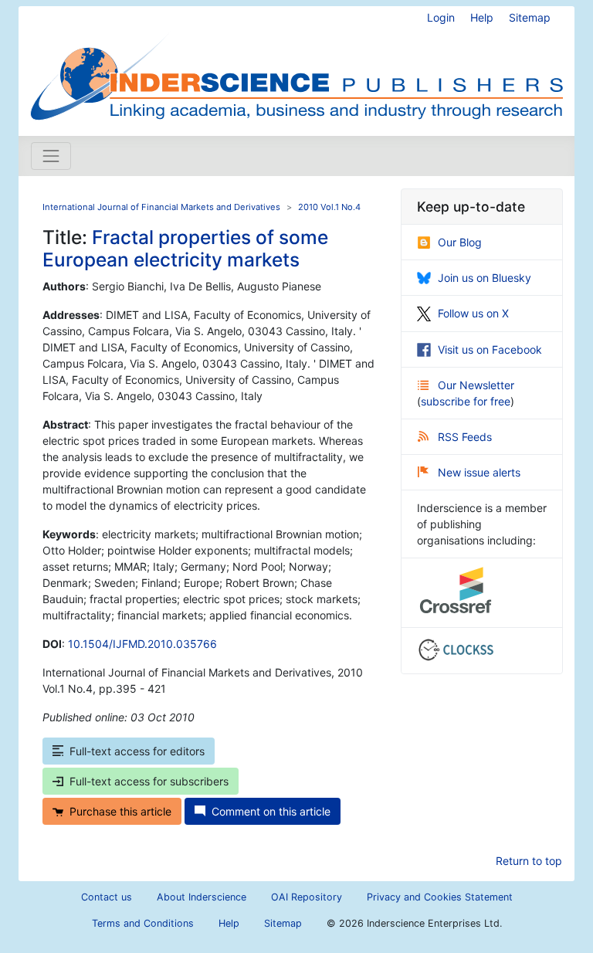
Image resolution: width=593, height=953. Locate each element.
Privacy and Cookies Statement (440, 897)
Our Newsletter (476, 385)
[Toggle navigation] (51, 156)
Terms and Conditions (143, 923)
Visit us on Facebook (490, 349)
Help (481, 17)
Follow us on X (473, 313)
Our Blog (460, 242)
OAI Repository (306, 897)
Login (441, 17)
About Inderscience (201, 897)
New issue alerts (479, 472)
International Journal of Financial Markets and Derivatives (161, 207)
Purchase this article (120, 811)
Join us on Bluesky (484, 277)
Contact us (106, 897)
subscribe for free (465, 401)
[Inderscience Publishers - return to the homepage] (296, 65)
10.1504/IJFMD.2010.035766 (142, 643)
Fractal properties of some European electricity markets (185, 248)
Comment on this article (271, 811)
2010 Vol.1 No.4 (329, 207)
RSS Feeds (465, 436)
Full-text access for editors (137, 751)
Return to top (529, 860)
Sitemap (530, 17)
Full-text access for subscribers (149, 781)
